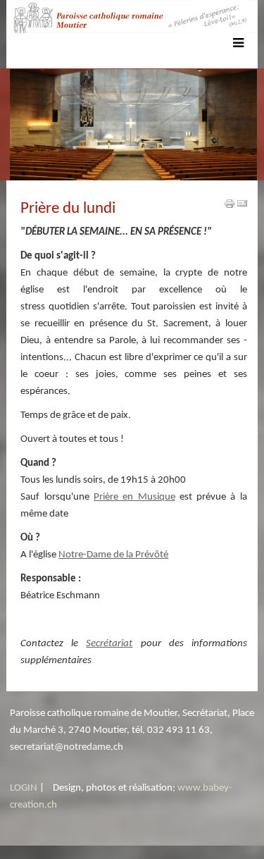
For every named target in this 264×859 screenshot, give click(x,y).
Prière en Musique (134, 497)
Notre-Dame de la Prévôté (113, 555)
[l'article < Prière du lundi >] (229, 203)
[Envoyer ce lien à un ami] (242, 203)
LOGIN (23, 788)
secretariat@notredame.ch (66, 747)
